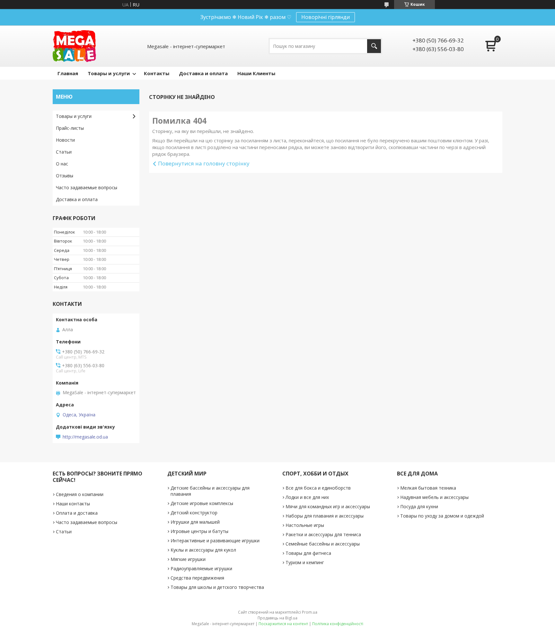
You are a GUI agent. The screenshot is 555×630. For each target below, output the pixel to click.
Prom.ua (309, 612)
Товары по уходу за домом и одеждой (442, 516)
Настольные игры (305, 525)
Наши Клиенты (256, 73)
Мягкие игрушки (188, 559)
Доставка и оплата (203, 73)
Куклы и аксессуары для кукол (203, 550)
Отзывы (64, 176)
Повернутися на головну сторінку (204, 163)
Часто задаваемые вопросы (86, 187)
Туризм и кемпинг (305, 562)
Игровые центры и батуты (199, 531)
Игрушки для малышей (195, 522)
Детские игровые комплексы (202, 503)
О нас (62, 164)
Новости (65, 140)
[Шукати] (374, 46)
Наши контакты (73, 504)
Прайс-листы (70, 128)
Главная (67, 73)
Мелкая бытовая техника (428, 488)
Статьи (64, 152)
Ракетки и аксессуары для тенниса (323, 534)
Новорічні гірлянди (325, 17)
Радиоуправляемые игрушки (201, 568)
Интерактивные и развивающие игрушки (215, 540)
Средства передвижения (197, 578)
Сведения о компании (79, 494)
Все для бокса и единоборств (318, 488)
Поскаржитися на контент (283, 623)
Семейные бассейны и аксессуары (323, 544)
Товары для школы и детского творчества (217, 587)
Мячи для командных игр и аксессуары (328, 506)
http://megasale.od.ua (85, 437)
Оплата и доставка (77, 513)
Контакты (156, 73)
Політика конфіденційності (337, 623)
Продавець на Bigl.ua (277, 618)
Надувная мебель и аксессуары (434, 497)
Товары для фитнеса (308, 553)
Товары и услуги (109, 73)
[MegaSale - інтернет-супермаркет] (74, 46)
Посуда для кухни (419, 506)
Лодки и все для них (307, 497)
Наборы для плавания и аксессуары (325, 516)
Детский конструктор (194, 513)
